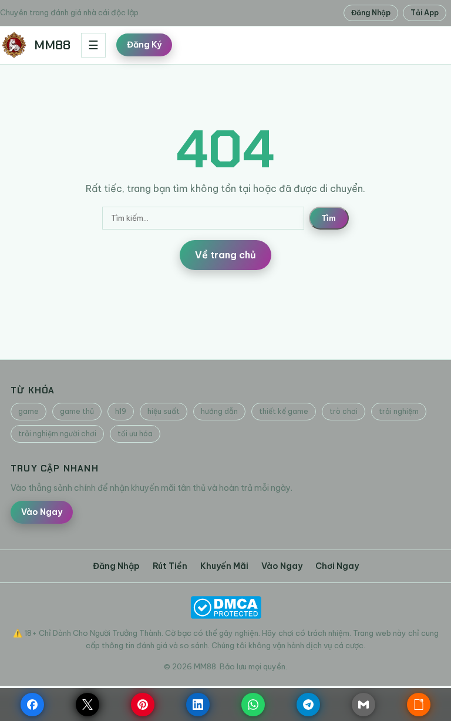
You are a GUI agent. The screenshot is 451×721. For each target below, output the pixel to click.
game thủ (77, 411)
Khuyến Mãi (224, 566)
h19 (120, 411)
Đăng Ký (144, 44)
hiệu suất (163, 411)
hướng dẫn (219, 411)
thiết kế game (283, 411)
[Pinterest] (142, 704)
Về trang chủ (225, 255)
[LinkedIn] (198, 704)
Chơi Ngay (337, 566)
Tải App (424, 12)
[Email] (363, 704)
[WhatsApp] (253, 704)
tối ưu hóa (135, 433)
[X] (87, 704)
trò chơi (343, 411)
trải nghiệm (399, 411)
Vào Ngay (41, 512)
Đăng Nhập (371, 12)
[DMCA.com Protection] (225, 607)
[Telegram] (308, 704)
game (28, 411)
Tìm (329, 218)
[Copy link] (418, 704)
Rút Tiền (170, 566)
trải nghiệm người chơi (57, 433)
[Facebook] (32, 704)
